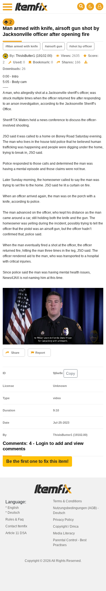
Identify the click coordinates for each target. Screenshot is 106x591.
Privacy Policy (63, 520)
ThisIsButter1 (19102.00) (34, 56)
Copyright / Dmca (66, 526)
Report (40, 352)
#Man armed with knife (21, 46)
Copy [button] (70, 373)
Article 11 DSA (16, 533)
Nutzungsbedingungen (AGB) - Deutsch (76, 510)
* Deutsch (12, 513)
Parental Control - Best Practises (69, 542)
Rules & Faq (14, 519)
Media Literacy (64, 533)
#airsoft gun (53, 46)
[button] (37, 461)
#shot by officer (80, 46)
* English (12, 508)
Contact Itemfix (16, 526)
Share (14, 352)
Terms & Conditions (67, 501)
